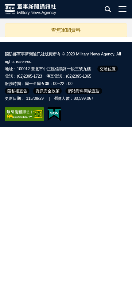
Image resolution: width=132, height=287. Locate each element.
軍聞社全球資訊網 (31, 9)
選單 (122, 9)
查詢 (108, 9)
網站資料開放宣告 (84, 91)
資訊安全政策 (48, 91)
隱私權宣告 (17, 91)
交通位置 (108, 69)
